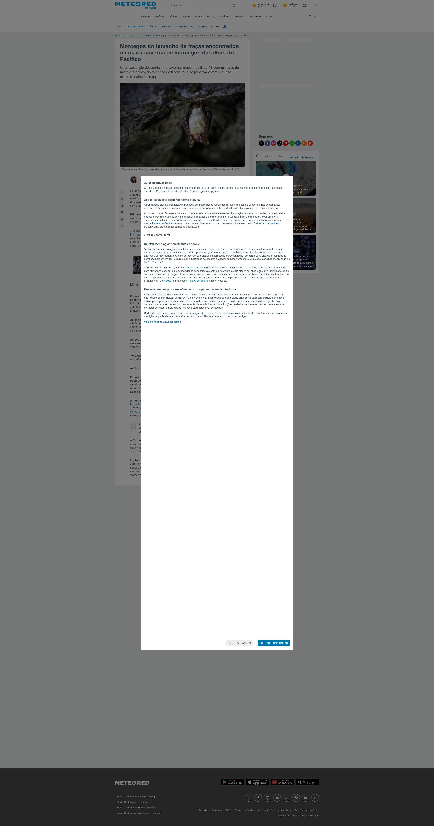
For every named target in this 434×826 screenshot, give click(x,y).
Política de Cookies (163, 223)
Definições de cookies (266, 223)
